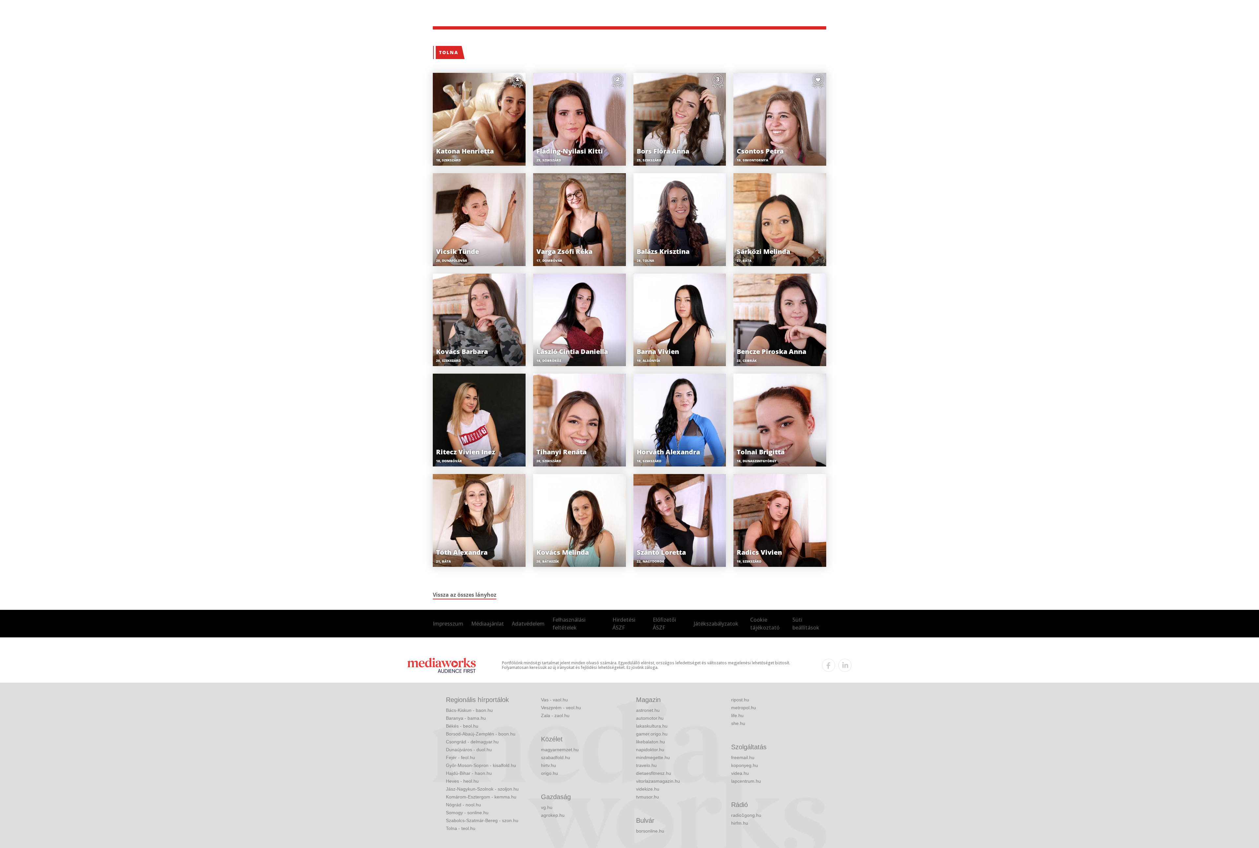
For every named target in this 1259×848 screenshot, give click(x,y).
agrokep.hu (553, 815)
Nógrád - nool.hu (463, 804)
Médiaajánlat (487, 623)
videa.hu (740, 773)
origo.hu (549, 773)
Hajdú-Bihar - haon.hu (469, 773)
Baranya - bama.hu (466, 718)
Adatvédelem (528, 623)
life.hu (737, 715)
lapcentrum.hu (746, 781)
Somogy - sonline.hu (467, 812)
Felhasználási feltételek (569, 623)
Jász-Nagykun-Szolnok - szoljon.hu (482, 789)
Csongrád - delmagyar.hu (472, 741)
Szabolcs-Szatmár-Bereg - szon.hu (482, 820)
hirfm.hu (739, 823)
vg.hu (546, 807)
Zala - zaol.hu (555, 715)
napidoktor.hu (650, 749)
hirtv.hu (548, 765)
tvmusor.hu (647, 796)
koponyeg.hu (744, 765)
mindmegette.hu (653, 757)
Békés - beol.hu (462, 726)
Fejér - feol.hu (460, 757)
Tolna (448, 52)
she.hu (738, 723)
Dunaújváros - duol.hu (469, 749)
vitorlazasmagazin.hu (658, 781)
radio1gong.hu (746, 815)
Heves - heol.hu (462, 781)
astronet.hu (648, 710)
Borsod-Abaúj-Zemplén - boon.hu (480, 733)
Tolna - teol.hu (460, 828)
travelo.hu (646, 765)
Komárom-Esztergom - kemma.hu (481, 796)
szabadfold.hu (555, 757)
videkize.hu (647, 789)
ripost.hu (740, 699)
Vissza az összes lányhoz (464, 594)
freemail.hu (742, 757)
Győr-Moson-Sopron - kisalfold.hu (481, 765)
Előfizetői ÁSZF (664, 623)
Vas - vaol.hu (554, 699)
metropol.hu (743, 707)
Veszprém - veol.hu (561, 707)
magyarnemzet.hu (560, 749)
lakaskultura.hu (652, 726)
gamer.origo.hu (652, 733)
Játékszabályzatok (716, 623)
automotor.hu (650, 718)
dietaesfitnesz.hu (653, 773)
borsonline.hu (650, 831)
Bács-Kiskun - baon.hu (469, 710)
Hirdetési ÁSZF (623, 623)
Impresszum (448, 623)
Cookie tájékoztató (765, 623)
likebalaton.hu (650, 741)
